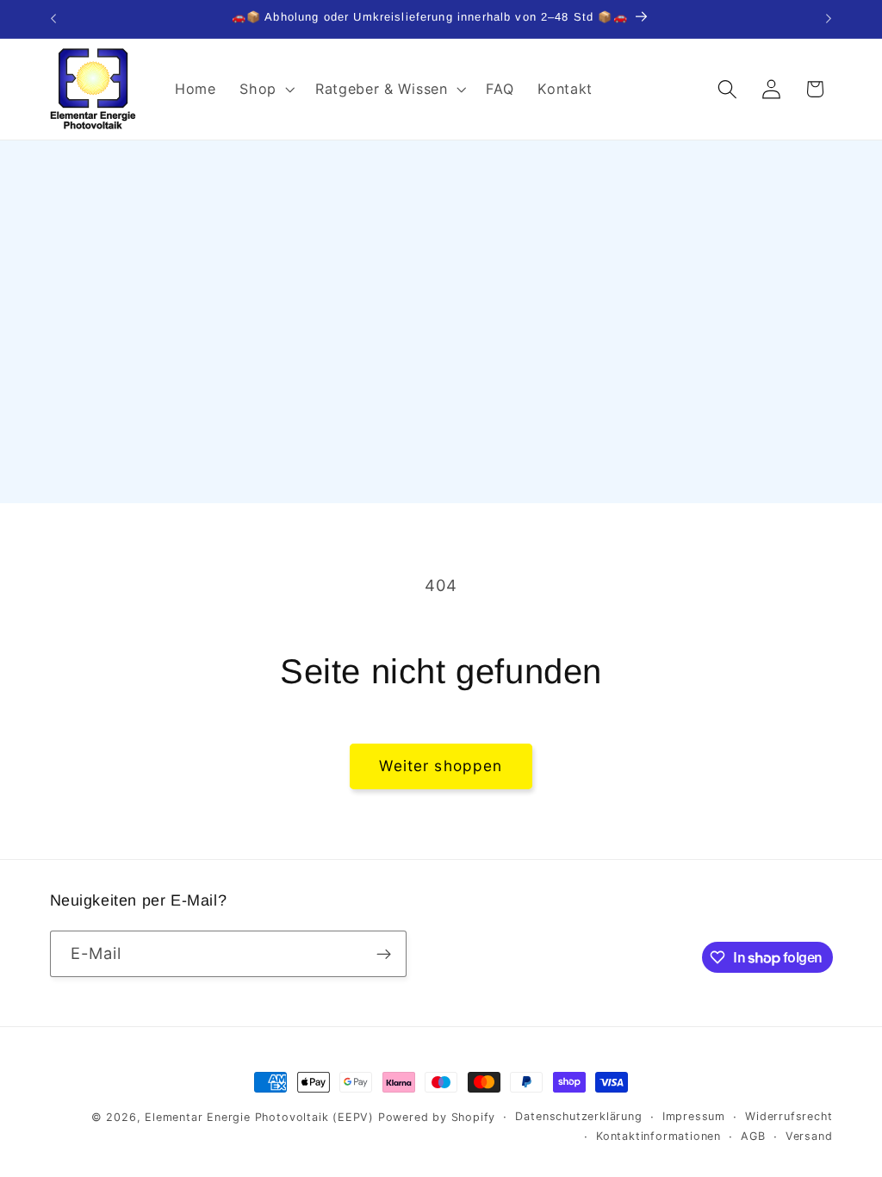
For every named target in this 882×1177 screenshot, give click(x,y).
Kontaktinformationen (658, 1136)
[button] (265, 88)
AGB (753, 1136)
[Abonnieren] (384, 954)
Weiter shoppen (440, 766)
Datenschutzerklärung (578, 1116)
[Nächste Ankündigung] (829, 19)
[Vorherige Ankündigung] (53, 19)
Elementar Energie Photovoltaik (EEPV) (259, 1117)
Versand (809, 1136)
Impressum (693, 1116)
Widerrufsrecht (788, 1116)
